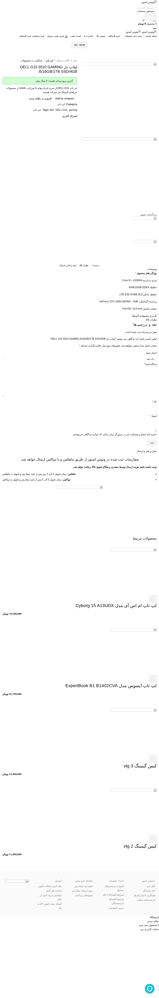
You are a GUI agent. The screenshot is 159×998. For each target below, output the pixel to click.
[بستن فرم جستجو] (155, 4)
